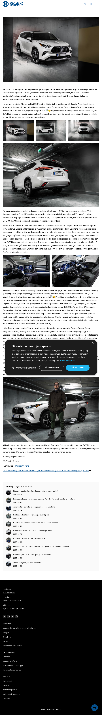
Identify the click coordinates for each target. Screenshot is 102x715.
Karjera (6, 685)
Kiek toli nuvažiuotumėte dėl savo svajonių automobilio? (35, 491)
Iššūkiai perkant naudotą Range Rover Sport (31, 515)
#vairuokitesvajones (12, 470)
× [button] (93, 343)
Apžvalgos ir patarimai (11, 694)
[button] (24, 367)
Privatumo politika (10, 689)
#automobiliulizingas (30, 470)
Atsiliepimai (7, 681)
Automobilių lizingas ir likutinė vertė (27, 562)
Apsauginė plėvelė (10, 661)
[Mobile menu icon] (97, 4)
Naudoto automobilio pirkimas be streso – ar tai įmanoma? (36, 523)
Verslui (5, 641)
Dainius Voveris (22, 466)
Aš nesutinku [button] (51, 367)
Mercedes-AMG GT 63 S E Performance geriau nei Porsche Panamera (41, 546)
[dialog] (51, 357)
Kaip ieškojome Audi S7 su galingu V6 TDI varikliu (32, 554)
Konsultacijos (8, 624)
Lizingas (6, 632)
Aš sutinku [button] (78, 367)
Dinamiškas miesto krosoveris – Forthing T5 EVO (32, 531)
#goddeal (84, 470)
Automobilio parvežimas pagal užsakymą (19, 628)
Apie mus (6, 676)
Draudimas (7, 637)
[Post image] (8, 492)
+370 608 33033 (9, 592)
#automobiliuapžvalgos (69, 470)
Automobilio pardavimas (12, 645)
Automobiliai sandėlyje (12, 670)
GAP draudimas (9, 652)
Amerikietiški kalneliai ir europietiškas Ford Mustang (34, 507)
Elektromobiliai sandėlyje (13, 665)
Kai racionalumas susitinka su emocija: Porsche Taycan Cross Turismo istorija (44, 499)
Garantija (6, 656)
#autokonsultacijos (49, 470)
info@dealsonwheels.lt (12, 600)
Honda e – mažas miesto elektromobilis (29, 539)
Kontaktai (6, 698)
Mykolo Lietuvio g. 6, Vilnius (13, 608)
